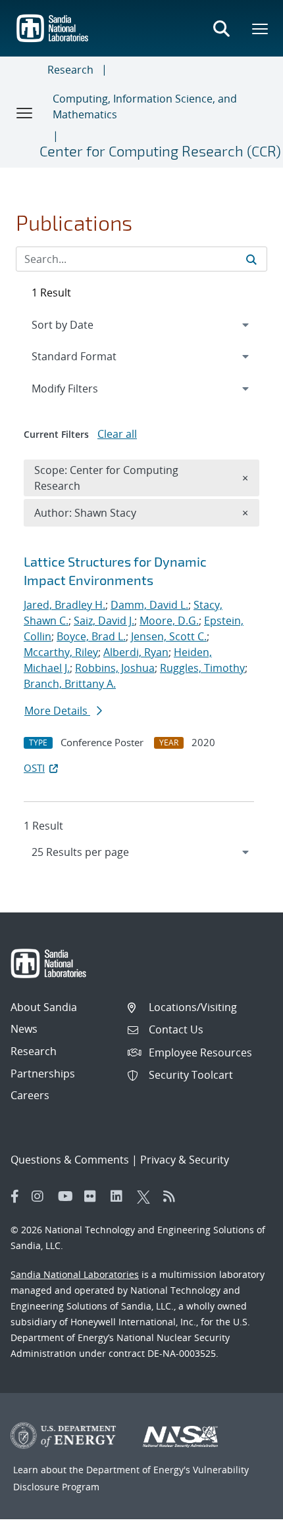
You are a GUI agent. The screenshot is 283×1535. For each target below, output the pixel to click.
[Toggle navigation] (25, 112)
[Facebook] (15, 1196)
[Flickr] (94, 1196)
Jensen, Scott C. (169, 636)
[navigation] (141, 852)
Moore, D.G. (169, 620)
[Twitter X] (147, 1196)
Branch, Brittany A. (70, 683)
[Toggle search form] (221, 28)
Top (243, 1520)
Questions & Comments (70, 1159)
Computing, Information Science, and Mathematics (145, 106)
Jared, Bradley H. (64, 605)
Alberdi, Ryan (135, 652)
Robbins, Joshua (115, 668)
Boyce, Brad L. (91, 636)
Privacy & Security (184, 1159)
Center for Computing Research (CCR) (160, 150)
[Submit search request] (251, 259)
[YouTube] (68, 1196)
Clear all (117, 434)
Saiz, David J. (104, 620)
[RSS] (173, 1196)
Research (70, 69)
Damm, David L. (149, 605)
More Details (57, 710)
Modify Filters (82, 388)
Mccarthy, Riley (61, 652)
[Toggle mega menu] (260, 28)
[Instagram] (41, 1196)
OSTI (34, 767)
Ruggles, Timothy (202, 668)
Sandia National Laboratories (75, 1274)
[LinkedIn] (120, 1196)
